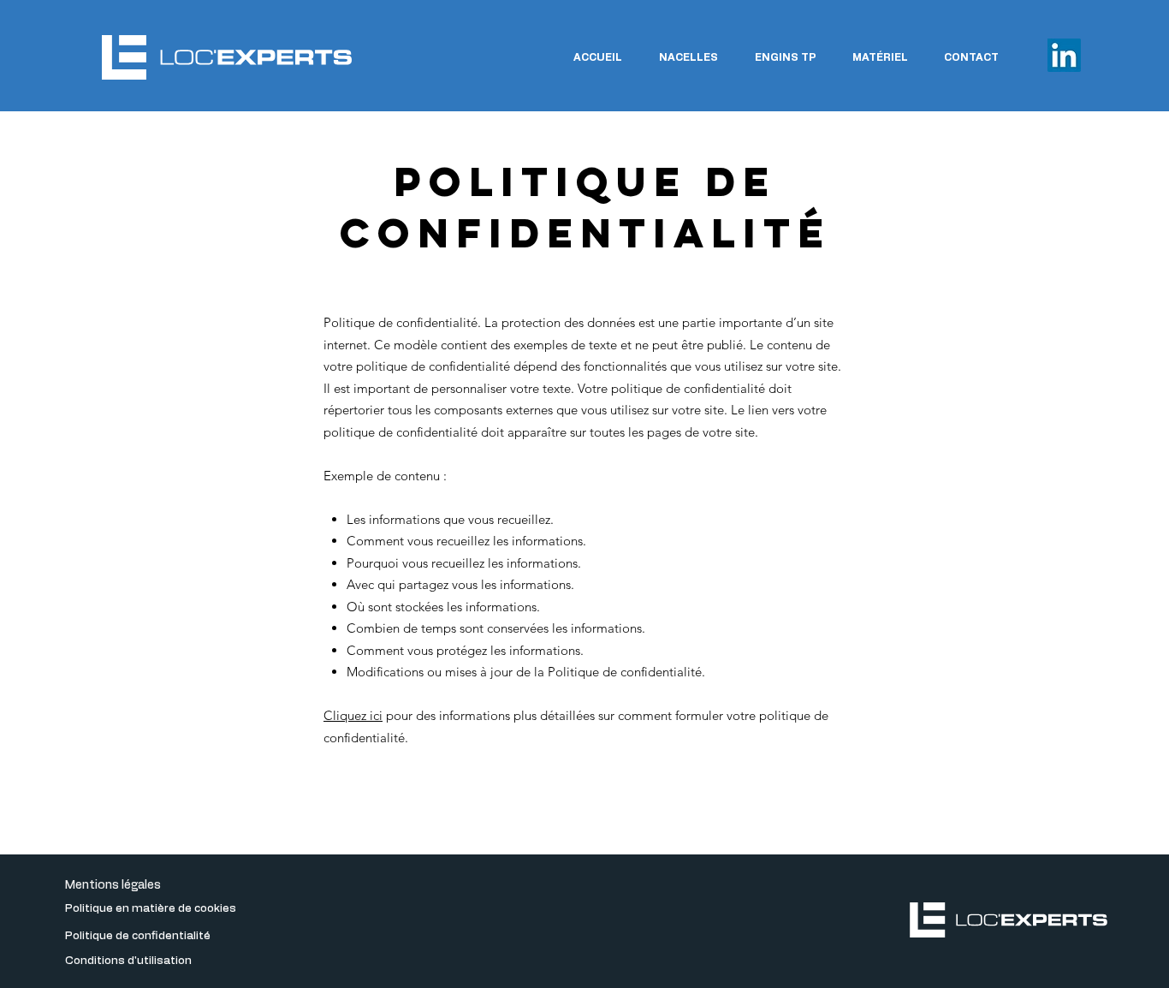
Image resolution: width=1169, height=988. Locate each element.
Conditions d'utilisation (128, 961)
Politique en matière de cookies (150, 908)
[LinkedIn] (1064, 55)
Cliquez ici (353, 715)
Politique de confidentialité (138, 936)
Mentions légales (113, 885)
